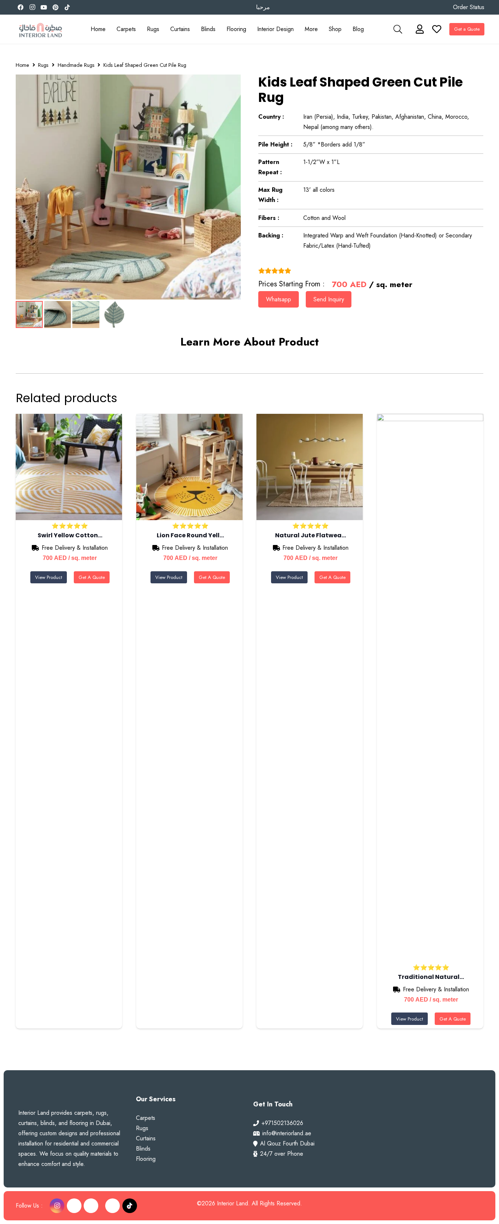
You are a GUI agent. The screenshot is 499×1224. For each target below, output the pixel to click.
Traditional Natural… (431, 977)
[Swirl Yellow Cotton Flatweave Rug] (69, 467)
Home (22, 65)
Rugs (43, 65)
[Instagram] (32, 7)
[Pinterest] (55, 7)
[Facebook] (20, 7)
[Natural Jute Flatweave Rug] (309, 467)
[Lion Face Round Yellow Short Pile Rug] (189, 467)
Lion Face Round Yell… (190, 535)
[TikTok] (67, 7)
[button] (139, 29)
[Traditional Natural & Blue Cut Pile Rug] (430, 688)
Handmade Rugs (76, 65)
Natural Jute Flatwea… (310, 535)
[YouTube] (44, 7)
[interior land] (40, 29)
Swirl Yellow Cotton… (70, 535)
